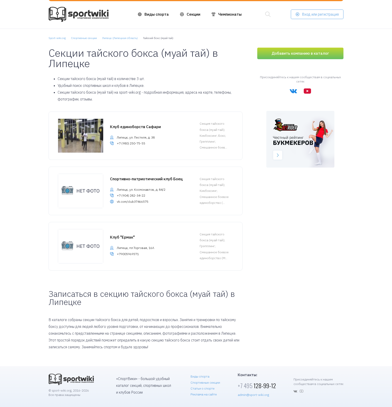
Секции (193, 14)
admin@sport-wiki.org (253, 395)
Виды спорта (157, 14)
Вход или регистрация (320, 14)
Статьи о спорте (203, 388)
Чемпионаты (230, 14)
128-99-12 (257, 385)
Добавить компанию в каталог (300, 53)
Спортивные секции (205, 382)
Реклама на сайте (204, 394)
